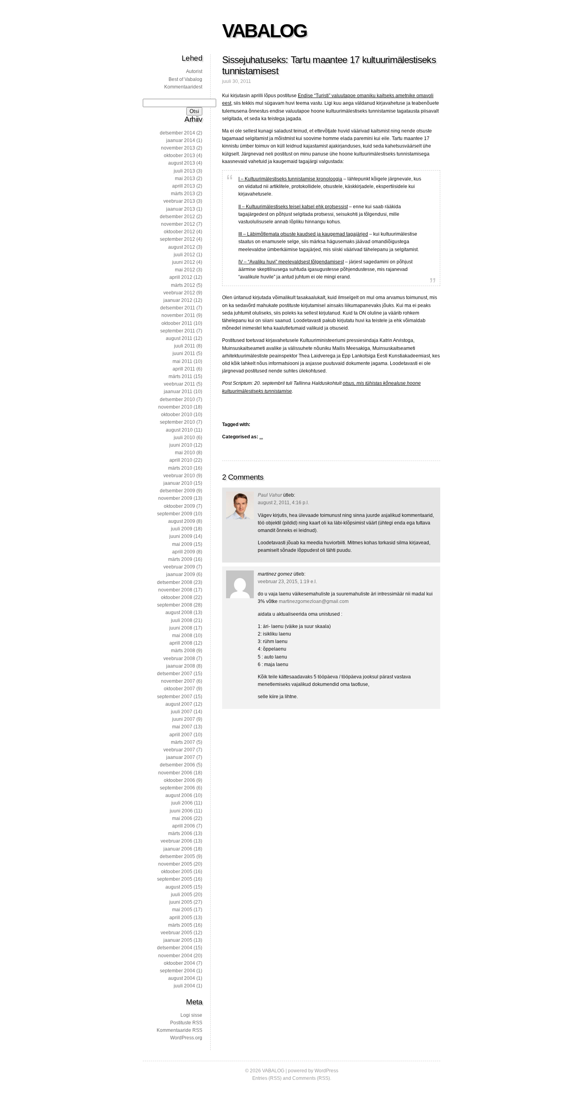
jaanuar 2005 (177, 940)
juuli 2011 (184, 346)
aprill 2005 (180, 917)
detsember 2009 (177, 491)
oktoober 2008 (176, 597)
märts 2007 (183, 742)
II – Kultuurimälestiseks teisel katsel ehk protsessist (293, 206)
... (261, 437)
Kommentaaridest (183, 87)
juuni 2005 (180, 902)
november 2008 (175, 590)
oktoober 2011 (176, 323)
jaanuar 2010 (177, 483)
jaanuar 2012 (177, 300)
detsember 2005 (177, 856)
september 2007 (174, 696)
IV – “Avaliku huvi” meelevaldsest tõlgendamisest (291, 262)
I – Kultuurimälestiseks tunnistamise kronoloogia (290, 179)
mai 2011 (182, 361)
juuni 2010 (180, 445)
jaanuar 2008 (180, 666)
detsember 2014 (177, 133)
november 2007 (178, 681)
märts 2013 (183, 193)
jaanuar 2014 (180, 140)
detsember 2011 (177, 308)
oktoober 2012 (179, 231)
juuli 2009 (181, 529)
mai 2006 (182, 818)
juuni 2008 (180, 628)
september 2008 (174, 605)
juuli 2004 (184, 986)
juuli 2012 (184, 254)
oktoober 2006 (179, 780)
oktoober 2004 (179, 963)
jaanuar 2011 (178, 391)
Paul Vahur (270, 495)
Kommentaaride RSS (179, 1030)
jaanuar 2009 (180, 574)
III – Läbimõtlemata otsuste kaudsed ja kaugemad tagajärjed (303, 234)
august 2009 (181, 521)
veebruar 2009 (179, 567)
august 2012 (181, 247)
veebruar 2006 (176, 841)
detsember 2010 (177, 399)
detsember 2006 (177, 765)
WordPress (326, 1070)
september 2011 (177, 331)
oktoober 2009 (179, 506)
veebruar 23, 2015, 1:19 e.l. (287, 581)
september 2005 (174, 879)
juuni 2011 (184, 353)
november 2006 (175, 773)
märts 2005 (180, 925)
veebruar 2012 (179, 293)
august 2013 (181, 163)
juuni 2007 (183, 719)
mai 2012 (185, 270)
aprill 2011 (184, 369)
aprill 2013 (183, 186)
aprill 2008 (180, 643)
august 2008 (178, 612)
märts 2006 (180, 833)
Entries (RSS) (267, 1078)
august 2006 (178, 795)
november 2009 (175, 498)
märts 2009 (180, 559)
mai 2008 (182, 635)
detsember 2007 (174, 673)
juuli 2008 (181, 620)
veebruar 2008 (179, 658)
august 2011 (179, 338)
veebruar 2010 (179, 475)
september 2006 (177, 788)
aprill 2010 (180, 460)
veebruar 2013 (179, 201)
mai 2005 (182, 909)
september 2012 (177, 239)
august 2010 (179, 430)
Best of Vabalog (185, 79)
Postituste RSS (186, 1022)
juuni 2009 (180, 536)
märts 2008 (183, 650)
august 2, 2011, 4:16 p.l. (283, 502)
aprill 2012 (180, 277)
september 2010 (177, 422)
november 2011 (178, 315)
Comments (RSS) (311, 1078)
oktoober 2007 (179, 688)
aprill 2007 (180, 734)
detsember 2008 (174, 582)
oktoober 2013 (179, 155)
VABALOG (264, 30)
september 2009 (174, 514)
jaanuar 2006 (177, 849)
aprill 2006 (183, 826)
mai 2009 (182, 544)
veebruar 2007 (179, 750)
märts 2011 (180, 376)
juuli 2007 (181, 711)
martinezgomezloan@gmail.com (314, 601)
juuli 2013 (184, 171)
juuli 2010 (184, 437)
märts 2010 (180, 468)
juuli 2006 (182, 803)
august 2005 (178, 887)
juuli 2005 (181, 894)
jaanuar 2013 (180, 209)
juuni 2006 (181, 811)
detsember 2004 (174, 948)
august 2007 (178, 704)
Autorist (194, 71)
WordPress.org (186, 1038)
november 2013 (178, 148)
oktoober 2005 (176, 871)
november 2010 (175, 407)
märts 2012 (183, 285)
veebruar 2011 (179, 384)
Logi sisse (191, 1015)
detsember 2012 (177, 216)
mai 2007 (182, 727)
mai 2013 (185, 178)
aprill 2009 (183, 552)
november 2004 (175, 955)
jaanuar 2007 (180, 757)
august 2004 (181, 978)
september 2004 (177, 971)
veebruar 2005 (176, 932)
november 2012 (178, 224)
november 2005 (175, 864)
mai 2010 (185, 452)
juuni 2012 (183, 262)
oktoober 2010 (176, 414)
